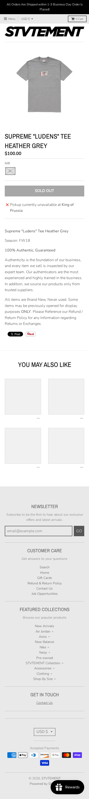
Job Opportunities (45, 593)
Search (45, 567)
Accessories (43, 668)
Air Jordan (43, 631)
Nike (43, 647)
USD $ (25, 19)
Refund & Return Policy (45, 583)
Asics (43, 636)
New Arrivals (44, 626)
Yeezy (43, 652)
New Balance (44, 642)
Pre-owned (44, 658)
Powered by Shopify (45, 784)
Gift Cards (44, 578)
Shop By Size (43, 679)
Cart (79, 19)
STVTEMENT (51, 778)
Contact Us (44, 588)
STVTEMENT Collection (43, 663)
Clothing (43, 674)
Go (79, 531)
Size (7, 163)
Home (44, 572)
